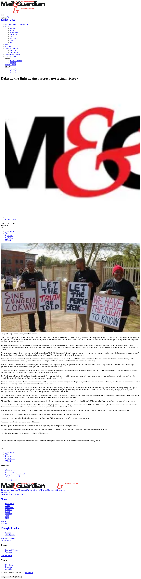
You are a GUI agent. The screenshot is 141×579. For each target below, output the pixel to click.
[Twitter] (10, 20)
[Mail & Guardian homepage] (70, 7)
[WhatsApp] (12, 20)
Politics (3, 521)
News (4, 499)
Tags (2, 492)
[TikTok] (9, 20)
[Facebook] (2, 20)
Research (8, 567)
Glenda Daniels (10, 219)
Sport (7, 518)
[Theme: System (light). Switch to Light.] (4, 18)
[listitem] (5, 490)
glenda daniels (10, 470)
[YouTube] (14, 20)
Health (7, 512)
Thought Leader (10, 528)
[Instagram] (3, 20)
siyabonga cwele (11, 480)
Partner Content (6, 556)
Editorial (8, 533)
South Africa (9, 504)
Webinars (8, 552)
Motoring (8, 514)
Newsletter (9, 565)
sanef (7, 478)
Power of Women (11, 550)
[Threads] (7, 20)
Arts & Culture (6, 540)
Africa (7, 506)
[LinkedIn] (5, 20)
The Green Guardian (8, 539)
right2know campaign (12, 476)
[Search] (8, 18)
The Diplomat (10, 535)
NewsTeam (29, 573)
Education (8, 510)
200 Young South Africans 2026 (12, 494)
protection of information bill (15, 474)
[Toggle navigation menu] (2, 15)
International (9, 508)
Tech (7, 516)
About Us (8, 569)
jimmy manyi (9, 472)
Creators (7, 492)
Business (4, 523)
